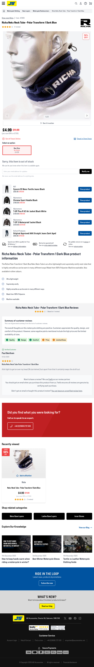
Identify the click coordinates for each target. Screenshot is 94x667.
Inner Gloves (79, 516)
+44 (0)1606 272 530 (22, 426)
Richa (24, 482)
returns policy (78, 246)
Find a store (39, 640)
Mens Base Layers (17, 516)
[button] (87, 115)
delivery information (19, 246)
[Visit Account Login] (80, 3)
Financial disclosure (70, 662)
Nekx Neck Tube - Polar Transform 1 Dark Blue (23, 488)
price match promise (50, 245)
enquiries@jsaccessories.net (75, 640)
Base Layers (26, 11)
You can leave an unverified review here (66, 391)
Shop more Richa (7, 18)
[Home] (4, 11)
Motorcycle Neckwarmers (41, 11)
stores (86, 242)
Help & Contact (26, 640)
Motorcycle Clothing (13, 11)
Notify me (85, 171)
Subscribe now (47, 583)
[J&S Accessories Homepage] (12, 3)
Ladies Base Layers (49, 516)
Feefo (50, 379)
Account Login (12, 640)
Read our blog (47, 606)
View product (85, 189)
